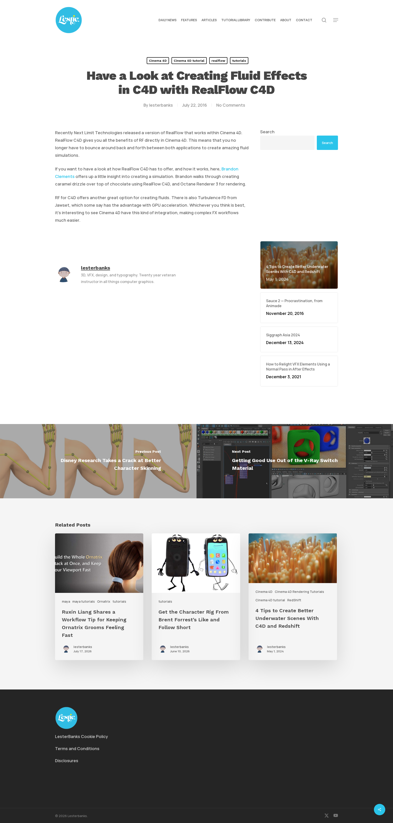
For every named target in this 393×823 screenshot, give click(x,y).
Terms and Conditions (77, 748)
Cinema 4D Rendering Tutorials (299, 591)
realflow (218, 60)
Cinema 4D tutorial (189, 60)
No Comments (230, 105)
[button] (335, 20)
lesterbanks (161, 105)
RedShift (294, 600)
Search (267, 131)
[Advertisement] (299, 195)
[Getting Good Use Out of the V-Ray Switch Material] (294, 461)
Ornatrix (103, 601)
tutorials (239, 60)
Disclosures (66, 760)
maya (66, 601)
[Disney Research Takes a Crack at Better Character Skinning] (98, 461)
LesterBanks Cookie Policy (81, 736)
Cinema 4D (158, 60)
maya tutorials (83, 601)
